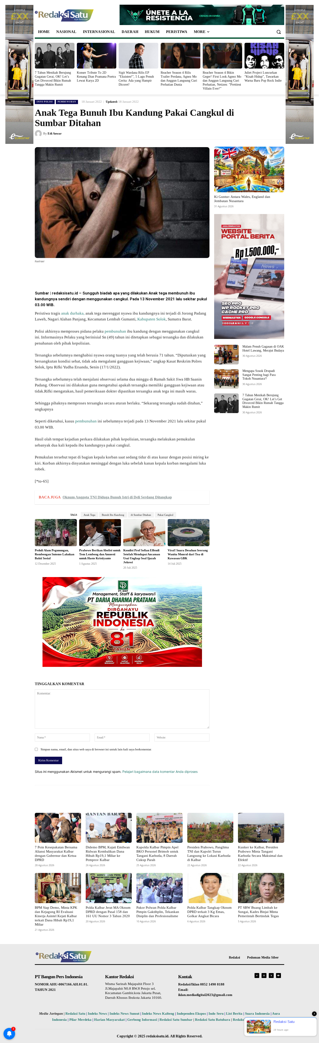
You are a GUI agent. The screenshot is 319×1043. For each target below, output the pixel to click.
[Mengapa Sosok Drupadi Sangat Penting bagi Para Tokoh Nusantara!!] (226, 379)
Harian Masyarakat (109, 1019)
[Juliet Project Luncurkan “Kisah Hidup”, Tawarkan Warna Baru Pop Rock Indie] (264, 56)
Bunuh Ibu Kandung (113, 514)
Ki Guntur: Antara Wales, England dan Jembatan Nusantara (242, 199)
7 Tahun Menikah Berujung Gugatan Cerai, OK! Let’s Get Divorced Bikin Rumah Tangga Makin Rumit (53, 78)
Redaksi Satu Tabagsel (250, 1019)
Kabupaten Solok (151, 319)
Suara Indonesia (257, 1013)
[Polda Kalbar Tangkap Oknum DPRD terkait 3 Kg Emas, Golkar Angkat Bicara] (210, 888)
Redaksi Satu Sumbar (176, 1019)
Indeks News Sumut (124, 1013)
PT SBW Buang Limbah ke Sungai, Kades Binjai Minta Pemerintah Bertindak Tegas (258, 912)
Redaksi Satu (75, 1013)
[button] (278, 31)
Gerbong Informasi (142, 1019)
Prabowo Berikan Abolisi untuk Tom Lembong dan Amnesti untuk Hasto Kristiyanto (100, 554)
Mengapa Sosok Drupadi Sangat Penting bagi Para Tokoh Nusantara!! (259, 375)
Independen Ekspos (191, 1013)
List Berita (234, 1013)
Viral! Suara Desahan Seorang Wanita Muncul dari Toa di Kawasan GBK (188, 554)
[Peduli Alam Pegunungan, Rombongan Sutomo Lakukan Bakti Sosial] (56, 532)
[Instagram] (264, 975)
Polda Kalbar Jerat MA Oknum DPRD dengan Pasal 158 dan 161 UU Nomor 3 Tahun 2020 (108, 912)
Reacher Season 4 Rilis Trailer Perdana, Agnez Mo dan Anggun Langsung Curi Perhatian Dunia (179, 78)
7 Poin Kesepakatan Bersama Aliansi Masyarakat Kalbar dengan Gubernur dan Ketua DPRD (56, 853)
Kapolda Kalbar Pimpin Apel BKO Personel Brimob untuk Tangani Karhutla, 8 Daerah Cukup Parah (157, 853)
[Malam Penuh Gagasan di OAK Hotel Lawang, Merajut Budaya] (226, 354)
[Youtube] (278, 975)
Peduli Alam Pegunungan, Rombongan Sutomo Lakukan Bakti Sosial (54, 554)
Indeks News (97, 1013)
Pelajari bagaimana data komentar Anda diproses (160, 772)
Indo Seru (216, 1013)
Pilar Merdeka (80, 1019)
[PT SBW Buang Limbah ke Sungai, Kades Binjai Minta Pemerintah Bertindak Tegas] (261, 888)
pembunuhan (115, 331)
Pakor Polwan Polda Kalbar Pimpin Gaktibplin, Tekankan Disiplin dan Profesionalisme (157, 912)
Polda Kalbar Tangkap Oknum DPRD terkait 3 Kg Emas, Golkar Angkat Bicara (209, 912)
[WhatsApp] (90, 274)
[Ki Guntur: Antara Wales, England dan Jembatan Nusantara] (249, 169)
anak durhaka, (72, 313)
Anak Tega (89, 514)
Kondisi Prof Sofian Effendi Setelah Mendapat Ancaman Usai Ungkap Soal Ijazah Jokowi (141, 556)
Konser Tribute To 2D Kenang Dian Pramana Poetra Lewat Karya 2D (96, 76)
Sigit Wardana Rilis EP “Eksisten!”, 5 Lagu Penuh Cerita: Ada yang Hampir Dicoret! (136, 78)
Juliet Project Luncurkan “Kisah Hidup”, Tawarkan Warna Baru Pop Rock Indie (263, 76)
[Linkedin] (101, 274)
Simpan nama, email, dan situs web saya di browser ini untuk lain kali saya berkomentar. (96, 749)
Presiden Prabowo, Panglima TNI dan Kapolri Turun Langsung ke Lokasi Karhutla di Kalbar (208, 853)
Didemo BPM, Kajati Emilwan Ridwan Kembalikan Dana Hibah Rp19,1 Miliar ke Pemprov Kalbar (108, 853)
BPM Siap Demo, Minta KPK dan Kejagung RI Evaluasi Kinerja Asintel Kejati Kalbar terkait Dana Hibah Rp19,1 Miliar (56, 916)
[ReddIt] (112, 274)
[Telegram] (122, 274)
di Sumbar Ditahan (141, 514)
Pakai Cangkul (165, 514)
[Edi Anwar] (39, 133)
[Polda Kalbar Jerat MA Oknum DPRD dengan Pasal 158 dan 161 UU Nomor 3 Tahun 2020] (109, 888)
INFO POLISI (45, 102)
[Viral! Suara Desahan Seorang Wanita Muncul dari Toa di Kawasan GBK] (189, 532)
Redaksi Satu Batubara (212, 1019)
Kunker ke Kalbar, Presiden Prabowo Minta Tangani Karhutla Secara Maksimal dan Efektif (260, 853)
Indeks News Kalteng (158, 1013)
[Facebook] (69, 274)
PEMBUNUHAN (67, 102)
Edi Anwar (55, 133)
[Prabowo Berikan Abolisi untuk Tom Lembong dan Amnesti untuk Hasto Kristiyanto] (100, 532)
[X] (79, 274)
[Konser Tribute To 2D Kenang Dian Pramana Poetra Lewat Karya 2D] (97, 56)
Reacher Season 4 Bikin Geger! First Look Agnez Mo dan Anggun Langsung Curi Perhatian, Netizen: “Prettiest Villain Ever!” (222, 80)
